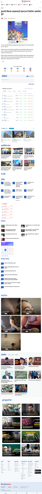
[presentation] (32, 128)
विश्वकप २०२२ (29, 474)
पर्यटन (8, 464)
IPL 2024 (16, 466)
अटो (8, 468)
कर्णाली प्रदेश (26, 4)
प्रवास (1, 471)
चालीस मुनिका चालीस (24, 468)
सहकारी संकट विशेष (30, 463)
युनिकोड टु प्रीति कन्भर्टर (23, 479)
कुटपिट (31, 4)
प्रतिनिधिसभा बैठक (15, 4)
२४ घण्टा (9, 354)
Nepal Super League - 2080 (17, 471)
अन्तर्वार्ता (2, 467)
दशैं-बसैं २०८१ (29, 476)
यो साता (13, 354)
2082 (23, 467)
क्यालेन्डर (3, 243)
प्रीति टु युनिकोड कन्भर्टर (23, 476)
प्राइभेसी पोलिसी (37, 467)
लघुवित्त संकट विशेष (30, 464)
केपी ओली (9, 4)
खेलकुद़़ (2, 468)
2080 (23, 465)
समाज (2, 463)
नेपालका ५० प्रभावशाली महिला (23, 464)
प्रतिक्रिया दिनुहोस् (31, 84)
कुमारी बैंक (3, 61)
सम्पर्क (35, 468)
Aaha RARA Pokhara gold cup (17, 468)
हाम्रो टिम (36, 463)
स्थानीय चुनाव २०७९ (30, 468)
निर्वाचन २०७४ (30, 467)
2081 (22, 466)
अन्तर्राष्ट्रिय (2, 472)
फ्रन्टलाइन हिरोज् (23, 474)
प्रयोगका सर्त (36, 464)
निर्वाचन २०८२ (29, 471)
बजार (8, 463)
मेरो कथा (22, 473)
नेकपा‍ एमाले (21, 4)
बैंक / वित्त (9, 467)
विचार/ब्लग (2, 464)
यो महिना (16, 354)
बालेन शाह (4, 4)
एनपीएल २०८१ (16, 463)
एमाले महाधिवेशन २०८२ (30, 473)
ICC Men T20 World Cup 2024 (17, 465)
